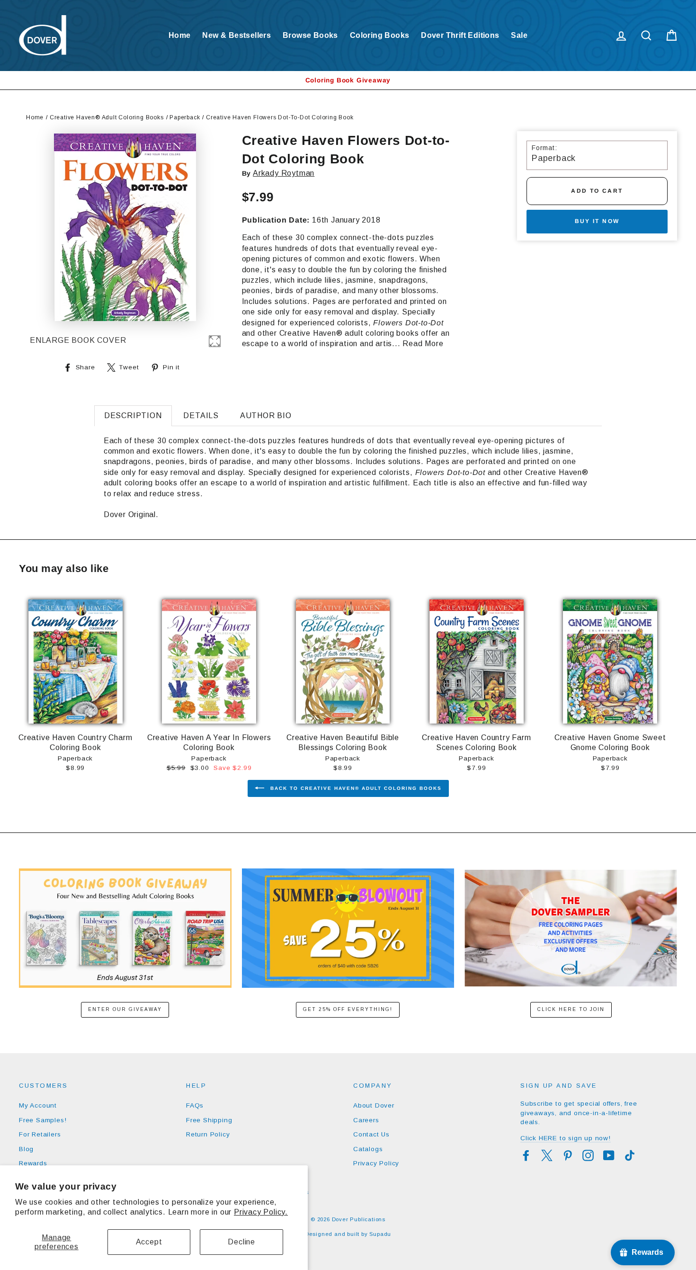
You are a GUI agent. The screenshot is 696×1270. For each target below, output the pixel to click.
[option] (348, 80)
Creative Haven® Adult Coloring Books (107, 117)
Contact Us (371, 1134)
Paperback (185, 117)
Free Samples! (42, 1120)
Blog (26, 1149)
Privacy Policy (376, 1163)
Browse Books (310, 35)
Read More (422, 344)
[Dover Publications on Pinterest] (567, 1155)
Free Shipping (209, 1120)
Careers (366, 1120)
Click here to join (571, 1009)
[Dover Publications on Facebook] (526, 1155)
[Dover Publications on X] (547, 1155)
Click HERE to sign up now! (565, 1138)
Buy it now (597, 221)
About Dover (373, 1105)
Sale (519, 35)
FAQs (195, 1105)
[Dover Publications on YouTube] (609, 1155)
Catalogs (368, 1149)
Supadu (380, 1234)
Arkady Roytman (283, 173)
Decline (241, 1242)
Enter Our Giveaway (125, 1009)
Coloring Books (380, 35)
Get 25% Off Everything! (348, 1009)
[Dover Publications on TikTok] (629, 1155)
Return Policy (208, 1134)
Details (201, 415)
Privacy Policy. (261, 1212)
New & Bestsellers (236, 35)
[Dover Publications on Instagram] (588, 1155)
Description (133, 415)
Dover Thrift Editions (460, 35)
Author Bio (266, 415)
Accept (149, 1242)
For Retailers (40, 1134)
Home (180, 35)
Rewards (33, 1163)
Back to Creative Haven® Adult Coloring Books (355, 788)
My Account (38, 1105)
